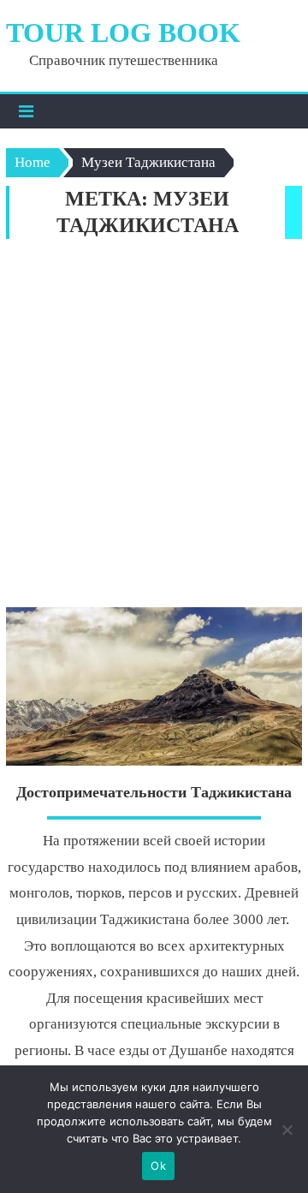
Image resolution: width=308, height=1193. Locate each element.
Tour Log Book (123, 32)
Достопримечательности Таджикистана (154, 792)
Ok (158, 1165)
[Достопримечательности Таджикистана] (154, 686)
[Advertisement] (154, 427)
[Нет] (286, 1129)
